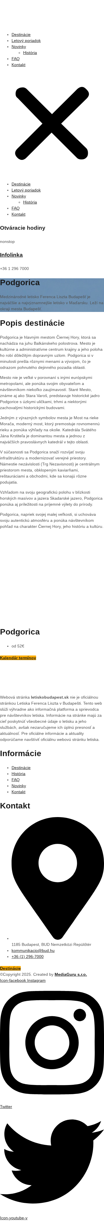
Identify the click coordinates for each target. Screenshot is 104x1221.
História (30, 52)
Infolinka (11, 255)
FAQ (16, 58)
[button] (52, 124)
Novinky (19, 46)
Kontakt (18, 64)
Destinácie (21, 34)
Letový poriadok (26, 40)
